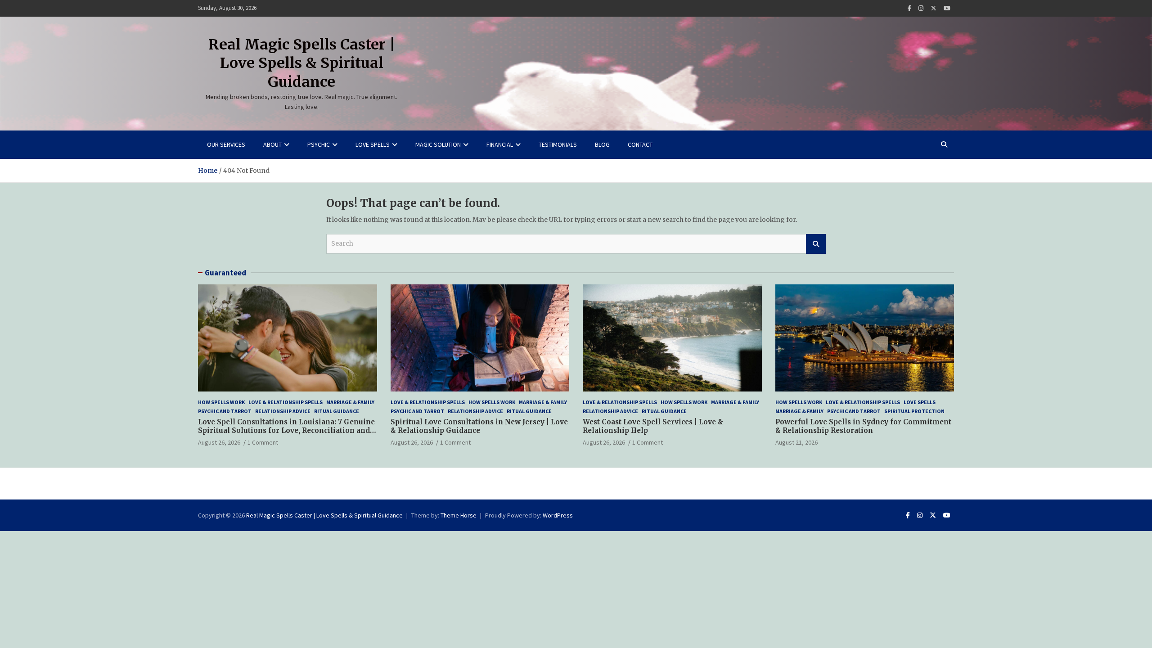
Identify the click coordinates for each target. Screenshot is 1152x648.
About (272, 144)
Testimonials (558, 144)
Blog (602, 144)
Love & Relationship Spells (285, 402)
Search (816, 244)
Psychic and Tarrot (225, 411)
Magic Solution (438, 144)
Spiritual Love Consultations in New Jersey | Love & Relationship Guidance (479, 426)
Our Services (226, 144)
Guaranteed (225, 273)
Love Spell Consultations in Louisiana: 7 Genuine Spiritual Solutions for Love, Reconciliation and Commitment (286, 431)
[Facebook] (909, 8)
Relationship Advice (282, 411)
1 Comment (263, 442)
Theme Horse (459, 515)
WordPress (558, 515)
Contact (640, 144)
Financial (499, 144)
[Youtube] (947, 8)
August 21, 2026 (796, 442)
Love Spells (373, 144)
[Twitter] (933, 8)
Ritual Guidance (336, 411)
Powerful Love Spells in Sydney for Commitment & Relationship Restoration (863, 426)
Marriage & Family (350, 402)
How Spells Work (221, 402)
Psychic (318, 144)
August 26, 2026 (219, 442)
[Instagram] (921, 8)
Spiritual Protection (914, 411)
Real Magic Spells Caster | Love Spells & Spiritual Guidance (301, 63)
